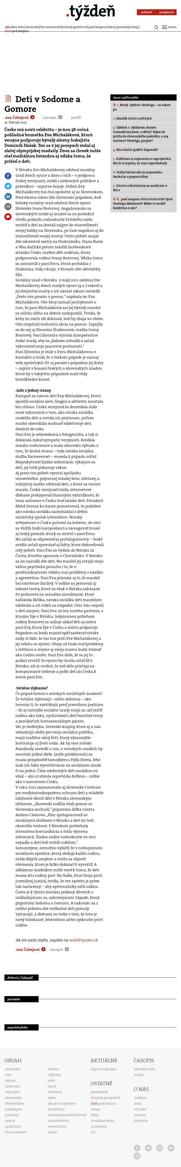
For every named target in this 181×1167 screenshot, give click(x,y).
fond (137, 1103)
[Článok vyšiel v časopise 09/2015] (8, 99)
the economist (50, 27)
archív (138, 1075)
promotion (99, 1126)
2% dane (140, 1109)
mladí (52, 1132)
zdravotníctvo (58, 1120)
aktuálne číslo (14, 27)
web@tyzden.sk (83, 940)
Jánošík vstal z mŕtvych (132, 118)
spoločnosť (80, 27)
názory (10, 1080)
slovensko (32, 27)
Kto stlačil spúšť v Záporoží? (135, 150)
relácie (111, 27)
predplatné (99, 1092)
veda (51, 1080)
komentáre (56, 1109)
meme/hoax (57, 1126)
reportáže (12, 1092)
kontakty (141, 1120)
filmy (95, 1115)
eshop (134, 27)
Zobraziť (27, 978)
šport (52, 1086)
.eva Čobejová (17, 117)
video (52, 1098)
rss (93, 1132)
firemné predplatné (106, 1098)
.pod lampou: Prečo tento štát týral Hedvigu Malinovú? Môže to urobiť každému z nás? (143, 203)
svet (8, 1075)
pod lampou (97, 27)
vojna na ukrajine (103, 1069)
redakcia (140, 1098)
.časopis (49, 117)
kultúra (66, 27)
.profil (75, 117)
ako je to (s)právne (61, 1103)
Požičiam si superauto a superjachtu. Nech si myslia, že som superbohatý (142, 161)
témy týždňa (14, 1103)
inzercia (140, 1115)
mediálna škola (102, 1120)
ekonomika (13, 1098)
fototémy (55, 1092)
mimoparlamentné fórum (67, 1115)
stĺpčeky (54, 1075)
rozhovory (12, 1086)
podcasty (123, 27)
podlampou (13, 1109)
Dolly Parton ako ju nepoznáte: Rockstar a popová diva (138, 174)
